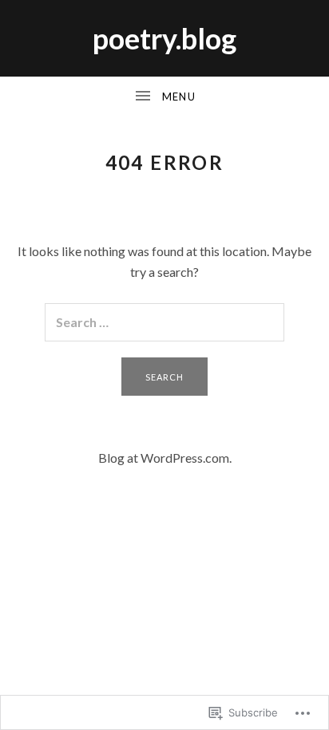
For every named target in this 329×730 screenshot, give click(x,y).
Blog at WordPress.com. (165, 457)
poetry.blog (164, 38)
